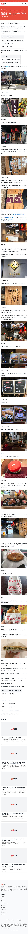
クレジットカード (4, 912)
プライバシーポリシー (10, 920)
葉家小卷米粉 (6, 221)
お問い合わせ (19, 920)
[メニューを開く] (25, 4)
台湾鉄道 (3, 907)
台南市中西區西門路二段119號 (17, 214)
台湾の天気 (3, 905)
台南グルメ (7, 66)
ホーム (2, 9)
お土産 (2, 898)
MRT (2, 911)
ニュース (3, 914)
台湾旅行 (3, 902)
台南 (2, 900)
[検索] (23, 4)
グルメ (5, 9)
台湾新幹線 (3, 909)
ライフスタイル (4, 903)
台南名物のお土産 (9, 217)
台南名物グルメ (9, 219)
